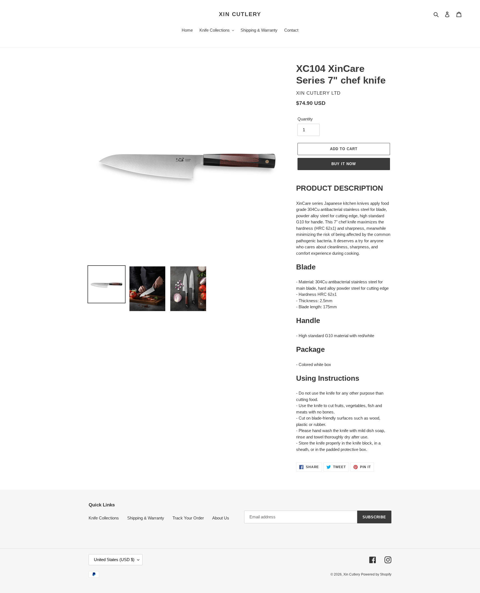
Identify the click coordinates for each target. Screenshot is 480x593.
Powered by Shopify (376, 574)
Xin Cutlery (240, 14)
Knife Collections (104, 518)
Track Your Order (188, 518)
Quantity (305, 119)
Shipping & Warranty (145, 518)
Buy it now (343, 164)
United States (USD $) (114, 559)
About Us (220, 518)
